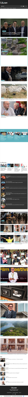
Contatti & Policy (9, 392)
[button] (12, 394)
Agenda (14, 8)
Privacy (20, 392)
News (2, 8)
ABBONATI (2, 6)
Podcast (8, 8)
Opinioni (4, 8)
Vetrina (11, 8)
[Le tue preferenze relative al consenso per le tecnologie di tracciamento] (1, 396)
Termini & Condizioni (15, 392)
